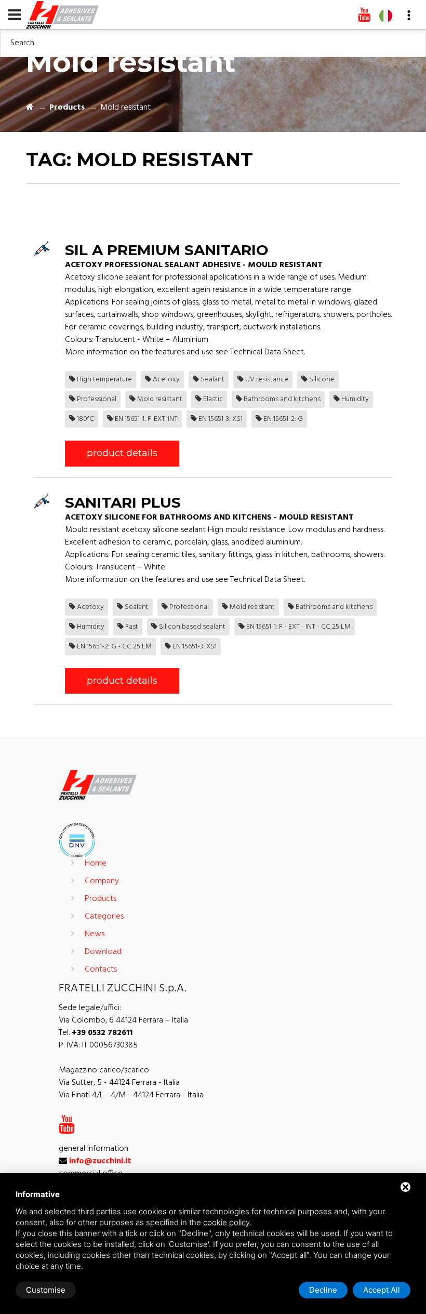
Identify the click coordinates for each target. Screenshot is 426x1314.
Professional (95, 399)
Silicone (321, 380)
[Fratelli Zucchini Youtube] (364, 15)
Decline (323, 1290)
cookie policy (226, 1222)
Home (95, 863)
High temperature (103, 380)
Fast (131, 627)
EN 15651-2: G (282, 419)
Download (103, 952)
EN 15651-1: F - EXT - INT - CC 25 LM (298, 627)
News (94, 934)
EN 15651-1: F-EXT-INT (145, 419)
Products (67, 107)
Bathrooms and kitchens (281, 399)
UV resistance (266, 380)
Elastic (212, 399)
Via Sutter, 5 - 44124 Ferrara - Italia (119, 1083)
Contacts (101, 969)
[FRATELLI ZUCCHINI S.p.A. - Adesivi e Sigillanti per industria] (62, 14)
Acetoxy (165, 380)
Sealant (211, 380)
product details (122, 453)
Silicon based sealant (191, 627)
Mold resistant (159, 399)
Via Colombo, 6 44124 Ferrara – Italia (123, 1020)
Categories (104, 916)
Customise (45, 1290)
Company (102, 881)
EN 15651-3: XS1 (220, 419)
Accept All (381, 1290)
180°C (84, 419)
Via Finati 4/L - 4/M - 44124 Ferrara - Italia (131, 1095)
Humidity (354, 399)
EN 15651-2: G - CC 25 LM (113, 647)
